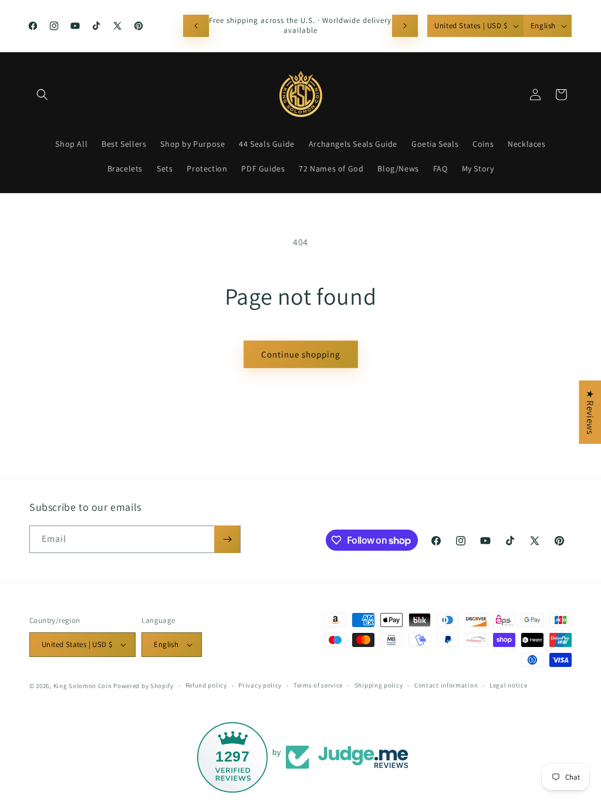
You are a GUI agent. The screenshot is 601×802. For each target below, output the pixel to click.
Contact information (446, 685)
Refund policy (206, 685)
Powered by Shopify (143, 686)
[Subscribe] (227, 539)
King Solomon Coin (82, 686)
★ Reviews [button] (590, 412)
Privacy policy (260, 685)
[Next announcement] (405, 26)
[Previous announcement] (196, 26)
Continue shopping (300, 354)
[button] (42, 94)
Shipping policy (378, 685)
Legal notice (508, 685)
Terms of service (318, 685)
